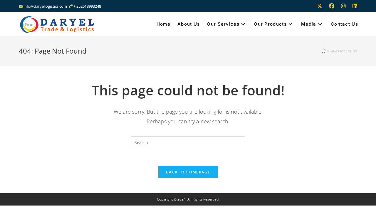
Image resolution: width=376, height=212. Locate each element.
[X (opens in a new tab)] (319, 6)
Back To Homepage (188, 172)
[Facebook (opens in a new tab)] (331, 6)
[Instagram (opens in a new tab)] (343, 6)
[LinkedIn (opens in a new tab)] (353, 6)
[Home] (323, 51)
